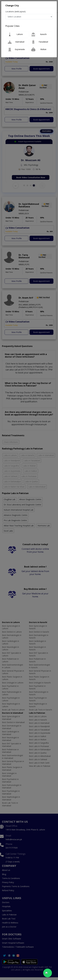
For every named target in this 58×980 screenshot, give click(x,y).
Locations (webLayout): (15, 11)
